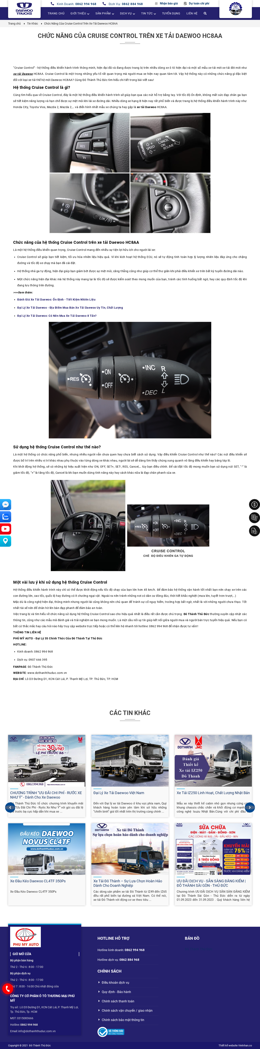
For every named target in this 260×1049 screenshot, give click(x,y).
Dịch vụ (126, 13)
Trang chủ (56, 13)
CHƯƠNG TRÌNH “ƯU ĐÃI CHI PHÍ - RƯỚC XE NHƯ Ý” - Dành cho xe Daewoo (46, 795)
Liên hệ (192, 13)
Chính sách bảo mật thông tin (123, 1020)
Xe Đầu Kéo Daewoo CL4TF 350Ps (38, 881)
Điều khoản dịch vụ (115, 983)
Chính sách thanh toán (118, 1001)
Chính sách (109, 971)
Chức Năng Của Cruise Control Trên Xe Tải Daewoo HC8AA (130, 35)
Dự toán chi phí (199, 3)
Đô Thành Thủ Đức (198, 949)
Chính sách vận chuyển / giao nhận (127, 1010)
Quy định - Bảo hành (116, 992)
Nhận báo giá (169, 3)
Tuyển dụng (171, 13)
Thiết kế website (228, 1045)
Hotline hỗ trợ (113, 938)
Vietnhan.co (245, 1045)
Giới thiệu (78, 13)
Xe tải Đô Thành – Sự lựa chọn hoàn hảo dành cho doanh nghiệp (127, 883)
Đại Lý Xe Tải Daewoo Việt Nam (118, 793)
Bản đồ (192, 938)
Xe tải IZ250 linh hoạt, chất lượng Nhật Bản (213, 793)
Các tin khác (130, 712)
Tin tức (147, 13)
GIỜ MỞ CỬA (22, 954)
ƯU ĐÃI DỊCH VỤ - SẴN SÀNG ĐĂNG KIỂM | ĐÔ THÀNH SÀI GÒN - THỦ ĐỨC (211, 883)
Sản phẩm (103, 13)
